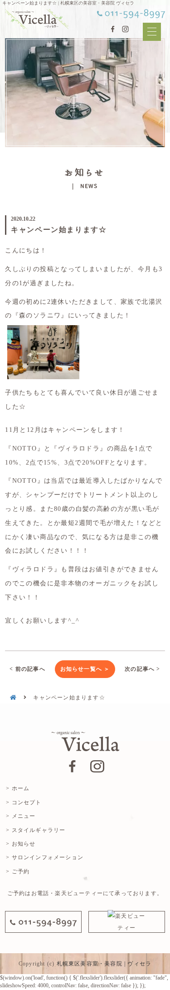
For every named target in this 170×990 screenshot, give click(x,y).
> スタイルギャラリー (35, 830)
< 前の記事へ (27, 669)
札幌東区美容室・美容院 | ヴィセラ (104, 963)
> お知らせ (20, 844)
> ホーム (17, 788)
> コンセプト (23, 802)
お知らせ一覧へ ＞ (85, 669)
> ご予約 (17, 871)
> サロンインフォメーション (44, 857)
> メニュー (20, 816)
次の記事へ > (142, 669)
